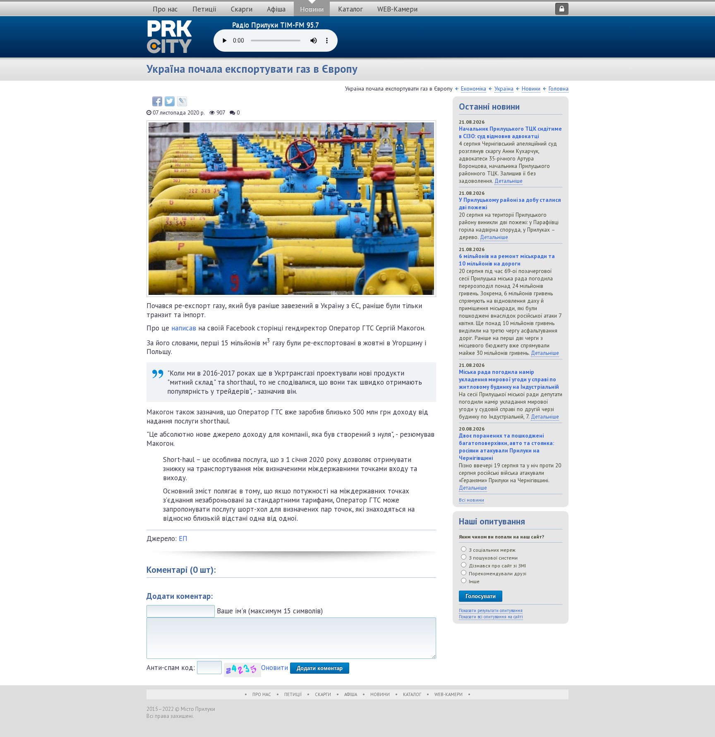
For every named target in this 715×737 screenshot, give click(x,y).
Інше (474, 581)
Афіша (276, 9)
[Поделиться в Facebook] (157, 101)
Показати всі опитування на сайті (491, 617)
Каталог (350, 9)
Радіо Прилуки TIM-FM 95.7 (275, 24)
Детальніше (508, 180)
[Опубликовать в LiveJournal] (182, 101)
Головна (559, 88)
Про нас (165, 9)
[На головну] (169, 36)
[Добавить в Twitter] (170, 101)
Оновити (274, 667)
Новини (312, 9)
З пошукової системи (493, 558)
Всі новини (471, 500)
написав (183, 328)
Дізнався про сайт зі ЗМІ (497, 565)
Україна (503, 88)
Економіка (473, 88)
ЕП (183, 538)
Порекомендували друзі (497, 573)
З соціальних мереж (492, 550)
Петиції (204, 9)
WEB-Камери (397, 9)
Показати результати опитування (491, 610)
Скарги (241, 9)
